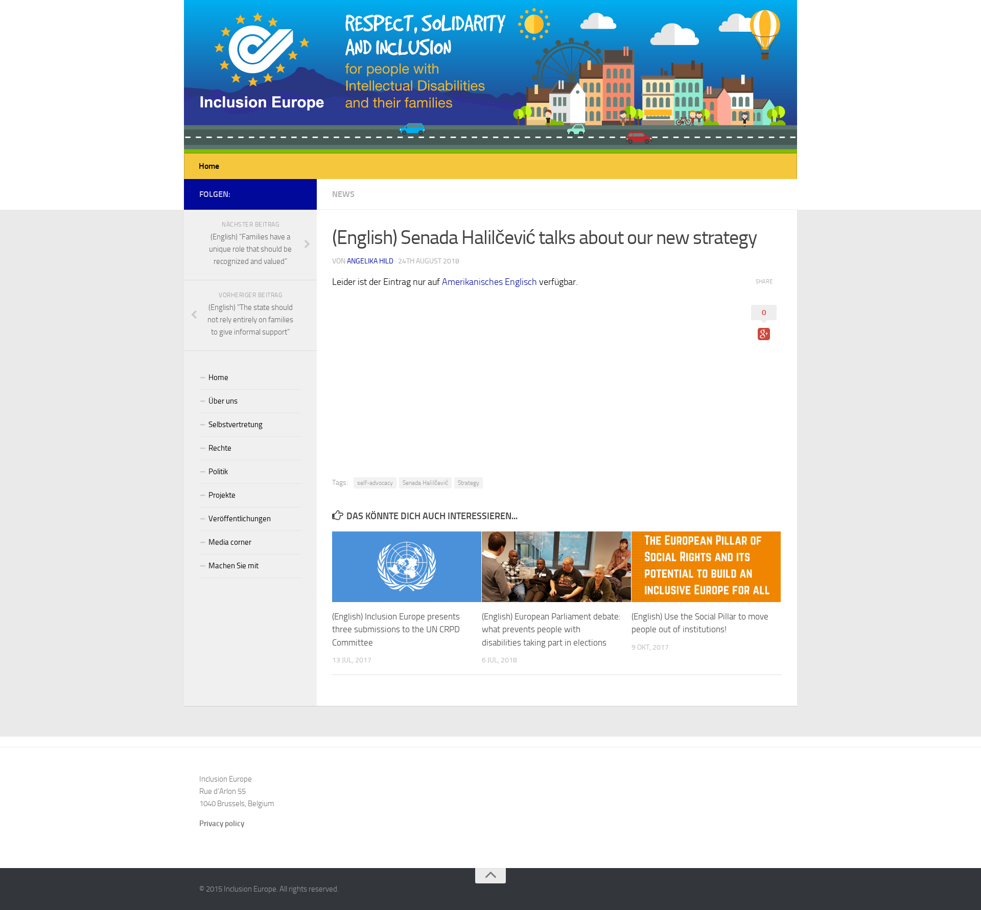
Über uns (223, 401)
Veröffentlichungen (239, 518)
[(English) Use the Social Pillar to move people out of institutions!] (706, 566)
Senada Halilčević (425, 482)
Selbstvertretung (235, 424)
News (343, 194)
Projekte (222, 495)
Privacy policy (221, 823)
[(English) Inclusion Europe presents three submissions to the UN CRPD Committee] (406, 566)
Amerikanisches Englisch (489, 281)
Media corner (229, 542)
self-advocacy (375, 482)
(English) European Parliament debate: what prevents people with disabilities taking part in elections (551, 629)
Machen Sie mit (233, 565)
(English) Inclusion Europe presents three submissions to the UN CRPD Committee (396, 629)
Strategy (468, 482)
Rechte (219, 448)
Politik (218, 471)
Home (209, 166)
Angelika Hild (370, 261)
